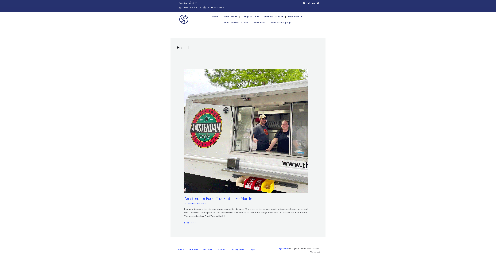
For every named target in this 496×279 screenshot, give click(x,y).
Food (204, 203)
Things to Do (249, 16)
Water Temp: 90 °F (216, 7)
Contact (222, 249)
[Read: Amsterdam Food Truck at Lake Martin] (246, 130)
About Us (229, 16)
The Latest (259, 22)
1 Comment (189, 203)
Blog (199, 203)
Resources (293, 16)
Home (215, 16)
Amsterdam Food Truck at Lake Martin (218, 198)
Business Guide (272, 16)
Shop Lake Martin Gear (236, 22)
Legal (252, 249)
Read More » (190, 222)
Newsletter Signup (281, 22)
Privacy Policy (238, 249)
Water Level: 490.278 (192, 7)
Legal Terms (283, 248)
